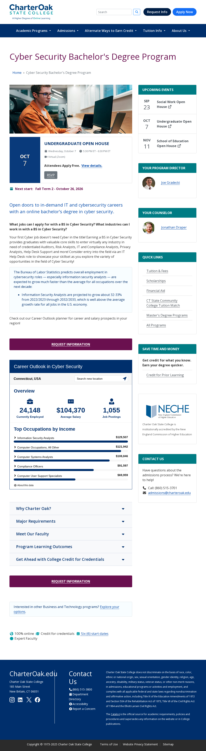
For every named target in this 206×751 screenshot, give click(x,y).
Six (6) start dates (94, 633)
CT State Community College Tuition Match (163, 303)
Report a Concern (83, 709)
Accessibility (80, 704)
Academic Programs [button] (32, 30)
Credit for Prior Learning (165, 375)
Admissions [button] (66, 30)
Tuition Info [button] (153, 30)
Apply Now (184, 12)
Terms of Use (109, 744)
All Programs (156, 325)
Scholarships (156, 281)
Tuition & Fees (157, 271)
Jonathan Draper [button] (174, 227)
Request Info (157, 12)
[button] (148, 183)
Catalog (115, 714)
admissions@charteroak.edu (169, 493)
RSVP (51, 175)
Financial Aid (155, 290)
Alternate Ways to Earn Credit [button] (109, 30)
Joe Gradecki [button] (170, 182)
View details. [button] (91, 165)
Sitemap (168, 744)
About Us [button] (179, 30)
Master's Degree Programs (167, 315)
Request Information (71, 344)
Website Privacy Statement (140, 744)
